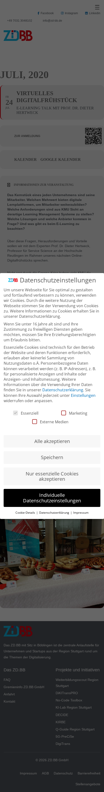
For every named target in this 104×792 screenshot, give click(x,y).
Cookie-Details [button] (25, 513)
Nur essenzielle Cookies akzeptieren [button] (52, 476)
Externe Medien (54, 421)
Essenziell (29, 413)
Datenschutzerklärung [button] (54, 513)
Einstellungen (83, 395)
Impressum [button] (81, 513)
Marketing (78, 413)
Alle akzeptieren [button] (52, 441)
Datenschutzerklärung (62, 390)
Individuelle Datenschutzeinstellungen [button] (52, 498)
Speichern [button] (52, 457)
